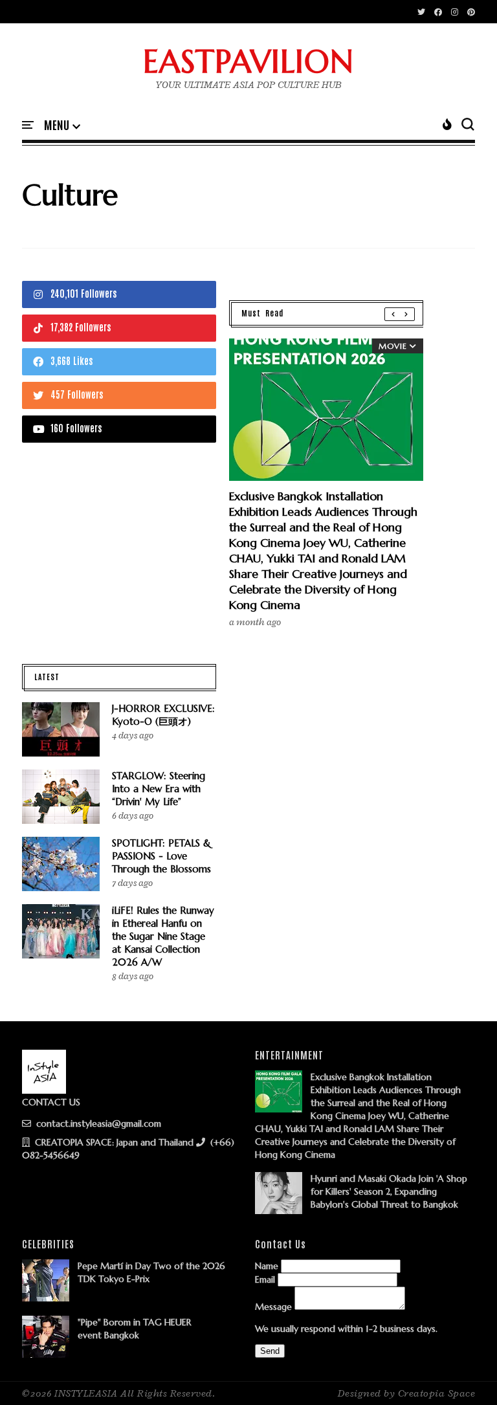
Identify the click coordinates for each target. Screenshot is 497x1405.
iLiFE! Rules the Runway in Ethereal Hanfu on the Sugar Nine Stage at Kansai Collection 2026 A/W (163, 936)
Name (266, 1266)
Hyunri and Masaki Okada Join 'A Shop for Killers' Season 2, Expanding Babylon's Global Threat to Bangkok (389, 1191)
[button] (62, 125)
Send (270, 1351)
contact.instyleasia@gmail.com (97, 1123)
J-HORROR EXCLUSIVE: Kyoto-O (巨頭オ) (163, 714)
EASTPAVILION (248, 61)
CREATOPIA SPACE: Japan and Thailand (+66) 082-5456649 (128, 1148)
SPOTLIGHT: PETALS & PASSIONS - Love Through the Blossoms (161, 856)
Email (265, 1279)
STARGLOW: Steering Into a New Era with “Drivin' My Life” (158, 788)
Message (273, 1306)
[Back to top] (465, 1374)
